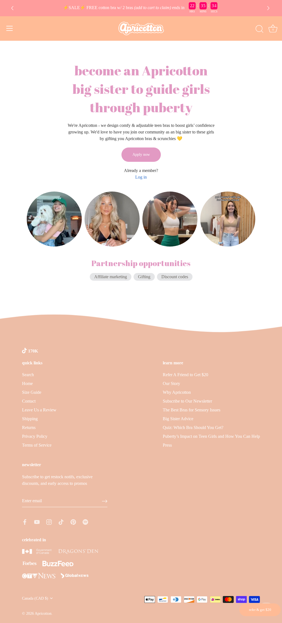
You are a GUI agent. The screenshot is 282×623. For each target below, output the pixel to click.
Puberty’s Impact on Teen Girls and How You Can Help (211, 436)
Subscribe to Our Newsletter (187, 401)
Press (167, 445)
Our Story (171, 383)
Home (27, 383)
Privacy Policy (34, 436)
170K (33, 351)
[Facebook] (25, 521)
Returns (29, 427)
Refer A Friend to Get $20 (185, 374)
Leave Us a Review (39, 410)
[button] (269, 8)
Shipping (30, 418)
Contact (29, 401)
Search (28, 374)
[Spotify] (85, 521)
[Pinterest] (73, 521)
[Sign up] (104, 501)
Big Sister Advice (178, 418)
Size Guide (31, 392)
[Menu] (10, 28)
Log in (141, 177)
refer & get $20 (260, 610)
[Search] (259, 29)
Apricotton (43, 613)
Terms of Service (36, 445)
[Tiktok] (61, 521)
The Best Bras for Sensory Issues (191, 410)
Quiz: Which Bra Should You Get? (193, 427)
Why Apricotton (177, 392)
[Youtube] (37, 521)
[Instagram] (49, 521)
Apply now (141, 154)
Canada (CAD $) (35, 598)
